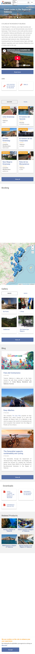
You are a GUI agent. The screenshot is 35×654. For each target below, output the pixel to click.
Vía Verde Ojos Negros (24, 330)
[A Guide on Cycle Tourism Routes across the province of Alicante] (17, 269)
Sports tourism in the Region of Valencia (25, 546)
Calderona (6, 329)
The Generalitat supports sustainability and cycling (13, 452)
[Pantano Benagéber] (11, 258)
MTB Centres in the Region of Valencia (11, 86)
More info (4, 645)
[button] (9, 303)
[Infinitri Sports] (19, 256)
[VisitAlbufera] (17, 262)
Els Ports (6, 311)
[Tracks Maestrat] (21, 250)
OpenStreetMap (26, 284)
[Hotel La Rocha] (14, 264)
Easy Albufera (9, 410)
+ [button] (32, 246)
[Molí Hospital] (22, 249)
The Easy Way (16, 415)
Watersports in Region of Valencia (9, 546)
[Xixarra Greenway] (13, 269)
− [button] (32, 248)
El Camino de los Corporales (25, 140)
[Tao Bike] (19, 270)
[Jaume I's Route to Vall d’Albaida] (17, 266)
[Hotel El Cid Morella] (19, 249)
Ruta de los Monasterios (24, 163)
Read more (17, 72)
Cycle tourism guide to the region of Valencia (10, 494)
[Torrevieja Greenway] (14, 275)
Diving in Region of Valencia (9, 530)
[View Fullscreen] (32, 252)
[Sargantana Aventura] (18, 256)
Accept (10, 650)
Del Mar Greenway (6, 140)
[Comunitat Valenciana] (7, 2)
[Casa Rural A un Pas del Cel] (18, 253)
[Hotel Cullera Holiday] (18, 264)
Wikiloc (26, 84)
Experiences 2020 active (10, 505)
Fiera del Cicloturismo (12, 373)
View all (17, 179)
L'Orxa (22, 311)
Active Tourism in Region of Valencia (25, 530)
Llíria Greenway (8, 117)
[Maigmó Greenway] (15, 271)
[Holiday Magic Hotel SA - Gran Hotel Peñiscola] (23, 252)
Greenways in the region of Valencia (27, 493)
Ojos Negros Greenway (7, 163)
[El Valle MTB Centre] (12, 263)
